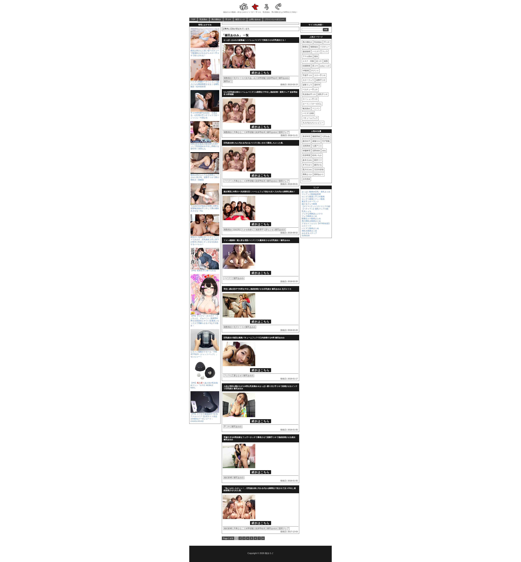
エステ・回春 (308, 61)
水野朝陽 (261, 78)
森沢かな (318, 165)
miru (324, 150)
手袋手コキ (307, 75)
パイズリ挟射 (308, 113)
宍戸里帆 (326, 141)
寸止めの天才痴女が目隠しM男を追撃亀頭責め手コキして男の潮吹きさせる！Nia (204, 208)
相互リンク (240, 19)
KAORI (237, 229)
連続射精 (228, 477)
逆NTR (317, 85)
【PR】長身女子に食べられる (203, 270)
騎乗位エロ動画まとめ (311, 218)
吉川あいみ (250, 78)
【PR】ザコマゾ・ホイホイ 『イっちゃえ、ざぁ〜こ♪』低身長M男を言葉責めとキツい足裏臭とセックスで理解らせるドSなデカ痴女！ (204, 321)
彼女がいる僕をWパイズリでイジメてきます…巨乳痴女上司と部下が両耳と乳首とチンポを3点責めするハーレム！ (204, 240)
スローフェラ (308, 80)
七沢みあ (326, 136)
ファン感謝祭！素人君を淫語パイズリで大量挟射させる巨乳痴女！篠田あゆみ (257, 240)
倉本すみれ (307, 160)
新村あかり (319, 174)
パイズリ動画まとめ (310, 228)
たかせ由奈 (247, 229)
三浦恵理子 (258, 229)
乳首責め (203, 19)
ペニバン (316, 108)
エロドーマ (306, 226)
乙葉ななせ (237, 375)
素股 (326, 61)
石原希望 (306, 155)
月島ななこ (239, 132)
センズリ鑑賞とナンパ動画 (313, 199)
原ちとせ (269, 229)
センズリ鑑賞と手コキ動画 (313, 196)
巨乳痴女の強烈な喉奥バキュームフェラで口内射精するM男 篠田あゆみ (254, 338)
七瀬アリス (317, 146)
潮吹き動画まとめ (309, 231)
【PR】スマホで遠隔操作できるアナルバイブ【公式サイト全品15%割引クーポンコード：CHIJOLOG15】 (204, 417)
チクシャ (315, 70)
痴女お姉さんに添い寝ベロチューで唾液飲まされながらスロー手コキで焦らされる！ (204, 53)
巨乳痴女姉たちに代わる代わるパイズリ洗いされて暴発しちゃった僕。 (254, 143)
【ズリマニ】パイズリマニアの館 (316, 206)
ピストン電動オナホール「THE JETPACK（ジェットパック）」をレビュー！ (204, 354)
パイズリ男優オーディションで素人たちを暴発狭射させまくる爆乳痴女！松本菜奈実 (204, 84)
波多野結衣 (272, 78)
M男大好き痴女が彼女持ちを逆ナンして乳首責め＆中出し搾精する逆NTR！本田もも (204, 146)
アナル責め (307, 56)
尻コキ (315, 66)
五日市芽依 (319, 169)
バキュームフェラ (310, 118)
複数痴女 (228, 78)
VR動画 (306, 70)
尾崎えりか (307, 174)
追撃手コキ (321, 80)
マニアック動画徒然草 (311, 194)
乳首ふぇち (306, 211)
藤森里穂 (316, 136)
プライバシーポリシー (274, 19)
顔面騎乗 (306, 66)
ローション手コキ (310, 99)
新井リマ (318, 160)
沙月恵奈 (306, 179)
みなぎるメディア (309, 233)
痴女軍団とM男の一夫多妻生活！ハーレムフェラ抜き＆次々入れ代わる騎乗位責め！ (260, 191)
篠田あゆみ (284, 78)
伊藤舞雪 (306, 150)
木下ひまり (307, 165)
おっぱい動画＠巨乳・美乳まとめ (316, 192)
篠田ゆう (228, 81)
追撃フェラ (307, 85)
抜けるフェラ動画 (309, 204)
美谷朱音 (306, 136)
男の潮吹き (216, 19)
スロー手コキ (320, 75)
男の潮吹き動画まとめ (311, 221)
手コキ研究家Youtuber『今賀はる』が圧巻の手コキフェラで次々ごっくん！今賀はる (204, 115)
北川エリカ (239, 78)
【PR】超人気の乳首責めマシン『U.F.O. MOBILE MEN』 (204, 385)
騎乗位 (305, 47)
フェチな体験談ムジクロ (312, 214)
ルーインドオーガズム (312, 104)
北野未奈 (316, 150)
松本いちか (317, 155)
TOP (193, 19)
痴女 (316, 56)
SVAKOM (306, 236)
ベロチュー (325, 47)
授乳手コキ (323, 94)
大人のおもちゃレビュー (313, 123)
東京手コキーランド (310, 201)
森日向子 (306, 141)
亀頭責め (306, 108)
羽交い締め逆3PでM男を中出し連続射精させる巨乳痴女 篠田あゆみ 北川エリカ (257, 289)
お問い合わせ (255, 19)
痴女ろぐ (269, 553)
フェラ (227, 375)
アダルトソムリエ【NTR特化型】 (316, 223)
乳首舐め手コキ (309, 94)
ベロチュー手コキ (310, 89)
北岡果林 (306, 146)
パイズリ (228, 181)
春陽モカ (316, 141)
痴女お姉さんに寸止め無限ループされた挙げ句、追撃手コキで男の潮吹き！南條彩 (204, 177)
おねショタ (325, 66)
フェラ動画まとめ (309, 216)
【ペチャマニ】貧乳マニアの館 (315, 209)
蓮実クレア (284, 132)
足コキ (319, 61)
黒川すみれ (307, 169)
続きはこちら (260, 72)
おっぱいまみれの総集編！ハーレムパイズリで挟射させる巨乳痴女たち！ (255, 40)
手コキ (228, 19)
